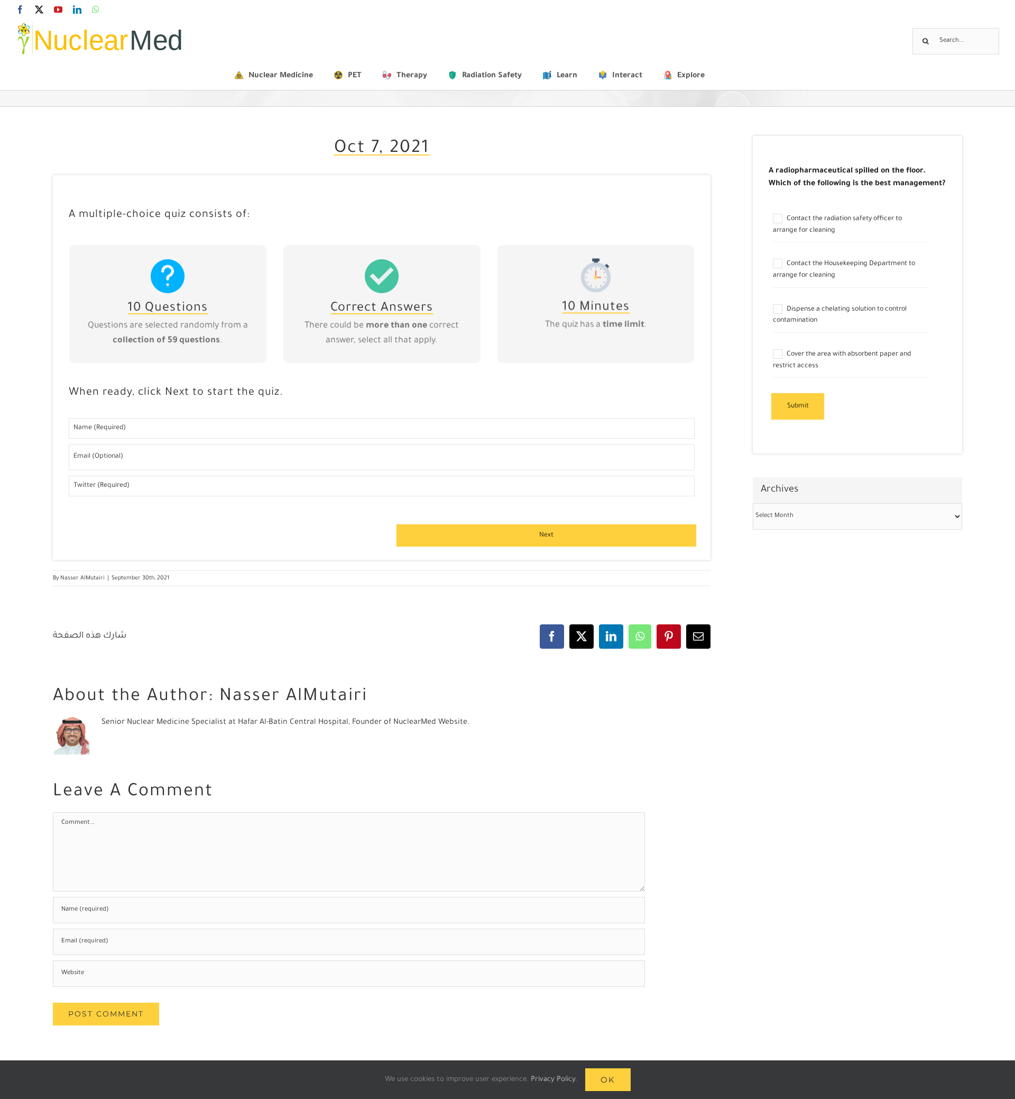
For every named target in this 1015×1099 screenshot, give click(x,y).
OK (608, 1080)
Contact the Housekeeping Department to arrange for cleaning (844, 269)
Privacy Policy (553, 1080)
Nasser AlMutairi (82, 578)
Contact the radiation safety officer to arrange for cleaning (837, 224)
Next (546, 535)
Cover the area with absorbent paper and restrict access (842, 360)
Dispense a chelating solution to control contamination (840, 315)
